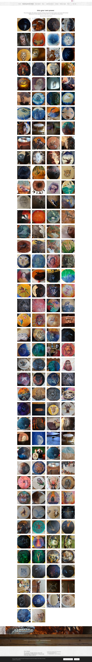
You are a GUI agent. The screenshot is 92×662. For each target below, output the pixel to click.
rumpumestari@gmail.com (45, 640)
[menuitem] (20, 4)
